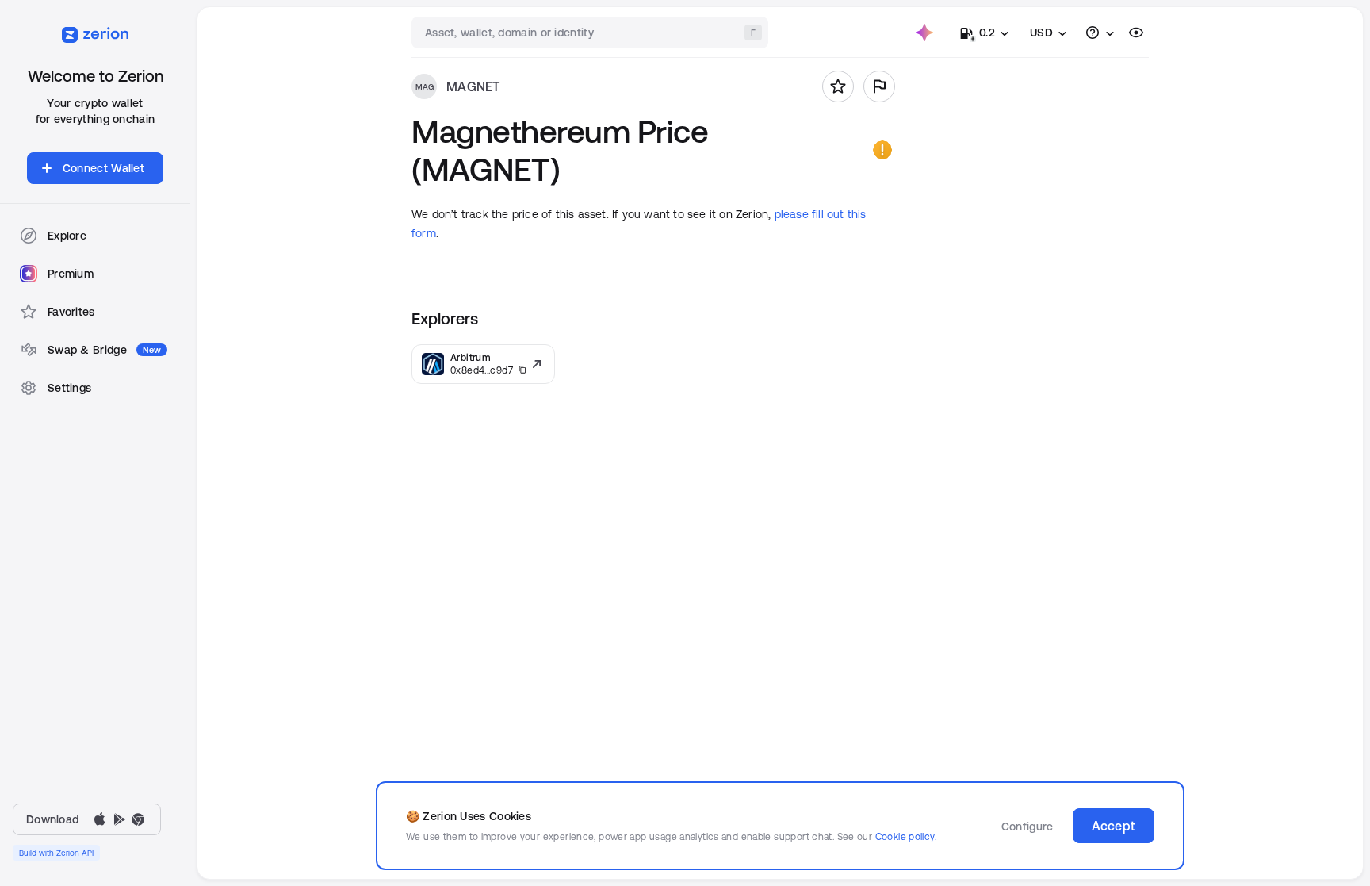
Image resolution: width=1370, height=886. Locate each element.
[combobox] (591, 32)
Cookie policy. (905, 836)
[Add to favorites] (838, 86)
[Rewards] (924, 32)
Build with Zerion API (56, 852)
